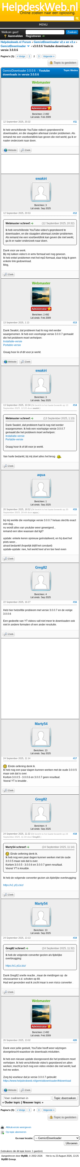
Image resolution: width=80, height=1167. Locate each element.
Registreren (33, 36)
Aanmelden (15, 36)
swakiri (41, 178)
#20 (75, 1040)
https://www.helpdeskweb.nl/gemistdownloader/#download (37, 1080)
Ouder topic (12, 1102)
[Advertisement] (40, 164)
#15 (75, 509)
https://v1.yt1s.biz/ (13, 885)
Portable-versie (12, 345)
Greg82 (41, 567)
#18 (75, 833)
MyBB (24, 1156)
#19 (75, 938)
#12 (75, 213)
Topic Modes (71, 70)
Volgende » (48, 56)
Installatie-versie (12, 341)
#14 (75, 405)
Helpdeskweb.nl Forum (16, 42)
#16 (75, 602)
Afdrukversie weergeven (18, 1127)
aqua (41, 475)
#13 (75, 322)
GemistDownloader (13, 46)
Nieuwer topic (32, 1102)
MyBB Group (8, 1159)
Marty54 (41, 724)
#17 (75, 758)
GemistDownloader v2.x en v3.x (54, 42)
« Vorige (21, 56)
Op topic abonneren (16, 1132)
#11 (75, 121)
